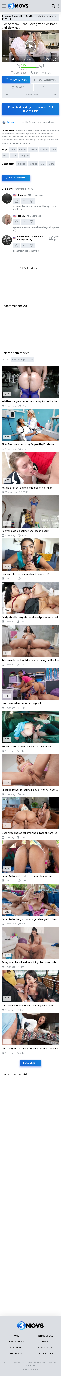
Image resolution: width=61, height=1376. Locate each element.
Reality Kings (28, 122)
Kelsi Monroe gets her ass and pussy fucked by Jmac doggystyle (30, 401)
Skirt (5, 155)
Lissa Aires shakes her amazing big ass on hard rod (29, 833)
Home (16, 1335)
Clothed (44, 149)
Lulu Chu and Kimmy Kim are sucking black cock (27, 1005)
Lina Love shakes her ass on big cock (22, 703)
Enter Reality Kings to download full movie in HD (30, 109)
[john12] (7, 219)
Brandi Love (48, 122)
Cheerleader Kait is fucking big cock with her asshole (30, 789)
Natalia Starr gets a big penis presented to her (27, 487)
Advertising (45, 1347)
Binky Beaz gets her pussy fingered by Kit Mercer (28, 444)
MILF (43, 164)
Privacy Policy (16, 1341)
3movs (36, 1369)
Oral (54, 149)
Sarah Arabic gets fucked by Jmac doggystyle (27, 876)
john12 (21, 216)
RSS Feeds (16, 1347)
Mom (13, 149)
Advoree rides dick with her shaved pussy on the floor (30, 660)
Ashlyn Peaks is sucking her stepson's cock (25, 531)
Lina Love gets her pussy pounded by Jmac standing (30, 1048)
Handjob (33, 164)
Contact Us (16, 1353)
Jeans (14, 155)
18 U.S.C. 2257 (45, 1353)
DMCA (45, 1341)
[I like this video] (18, 67)
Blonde (22, 149)
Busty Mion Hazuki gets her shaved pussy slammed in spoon (30, 617)
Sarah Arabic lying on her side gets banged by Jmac (29, 919)
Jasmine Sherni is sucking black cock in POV (26, 574)
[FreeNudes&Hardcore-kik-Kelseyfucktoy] (7, 240)
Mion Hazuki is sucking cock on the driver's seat (27, 746)
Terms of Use (45, 1335)
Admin (10, 122)
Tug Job (25, 155)
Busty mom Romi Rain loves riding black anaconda (29, 962)
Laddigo (22, 195)
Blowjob (21, 164)
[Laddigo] (7, 198)
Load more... (30, 1063)
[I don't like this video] (41, 67)
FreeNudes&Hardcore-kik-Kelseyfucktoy (30, 238)
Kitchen (33, 149)
